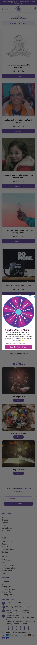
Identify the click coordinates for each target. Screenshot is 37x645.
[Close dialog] (30, 297)
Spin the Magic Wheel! (18, 347)
